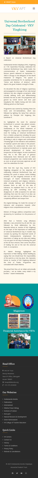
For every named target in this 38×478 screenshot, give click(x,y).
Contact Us (8, 440)
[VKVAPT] (19, 8)
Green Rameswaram (11, 420)
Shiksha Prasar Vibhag (11, 408)
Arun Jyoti (7, 414)
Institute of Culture (10, 411)
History (6, 443)
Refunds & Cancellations (12, 451)
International (8, 405)
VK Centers (7, 437)
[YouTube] (21, 473)
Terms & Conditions (11, 446)
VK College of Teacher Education (15, 423)
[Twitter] (17, 473)
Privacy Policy (8, 449)
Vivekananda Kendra (11, 399)
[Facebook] (12, 473)
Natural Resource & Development (15, 417)
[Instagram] (26, 473)
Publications (8, 402)
